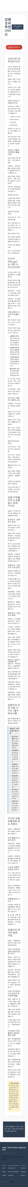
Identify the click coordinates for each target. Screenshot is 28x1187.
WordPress (12, 1181)
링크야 (15, 1156)
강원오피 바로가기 (14, 47)
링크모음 (21, 1156)
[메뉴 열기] (3, 7)
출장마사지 (5, 1156)
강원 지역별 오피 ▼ (18, 26)
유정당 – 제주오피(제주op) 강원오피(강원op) (13, 4)
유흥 (11, 1156)
